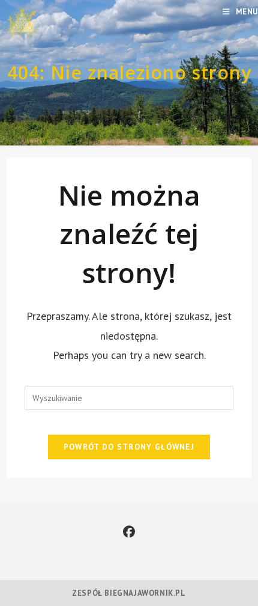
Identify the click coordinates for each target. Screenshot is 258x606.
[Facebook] (129, 532)
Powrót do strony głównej (129, 447)
